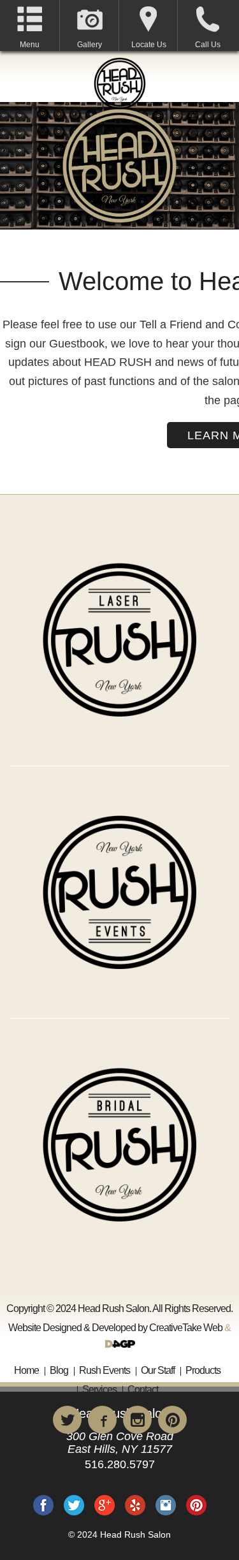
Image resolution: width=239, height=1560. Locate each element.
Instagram (166, 1505)
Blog (59, 1370)
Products (203, 1370)
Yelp (135, 1505)
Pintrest (196, 1505)
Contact (142, 1389)
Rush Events (104, 1370)
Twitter (74, 1505)
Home (26, 1370)
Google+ (104, 1505)
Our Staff (158, 1370)
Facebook (43, 1505)
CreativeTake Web (185, 1327)
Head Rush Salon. (113, 1308)
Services (99, 1389)
